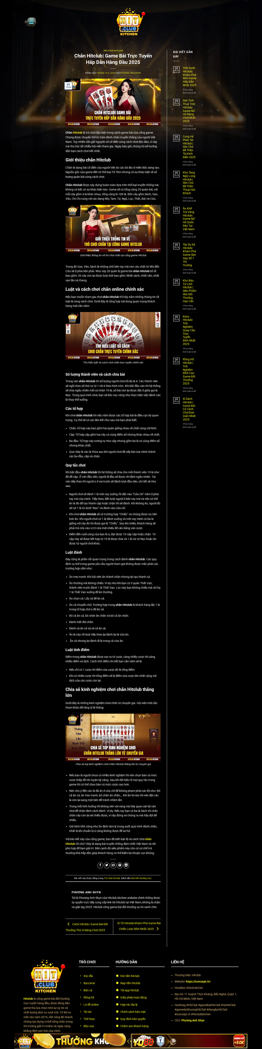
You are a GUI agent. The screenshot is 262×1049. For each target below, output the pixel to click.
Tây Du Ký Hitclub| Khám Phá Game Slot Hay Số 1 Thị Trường (189, 255)
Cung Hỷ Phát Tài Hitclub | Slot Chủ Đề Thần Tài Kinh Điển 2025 (189, 147)
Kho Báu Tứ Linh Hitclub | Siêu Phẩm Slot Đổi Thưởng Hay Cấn (189, 291)
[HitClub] (131, 22)
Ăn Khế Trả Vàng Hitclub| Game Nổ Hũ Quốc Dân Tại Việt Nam (189, 219)
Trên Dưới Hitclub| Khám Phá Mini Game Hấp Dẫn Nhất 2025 (189, 76)
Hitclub (77, 132)
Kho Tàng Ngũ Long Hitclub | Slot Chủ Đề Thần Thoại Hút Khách (189, 183)
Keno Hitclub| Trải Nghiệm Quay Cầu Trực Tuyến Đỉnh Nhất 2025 (189, 330)
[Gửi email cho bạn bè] (113, 865)
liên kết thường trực (141, 878)
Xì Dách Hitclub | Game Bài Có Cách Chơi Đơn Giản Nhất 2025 (189, 409)
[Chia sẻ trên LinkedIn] (126, 865)
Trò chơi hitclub (113, 51)
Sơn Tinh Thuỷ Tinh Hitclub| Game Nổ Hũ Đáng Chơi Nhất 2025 (189, 111)
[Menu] (30, 22)
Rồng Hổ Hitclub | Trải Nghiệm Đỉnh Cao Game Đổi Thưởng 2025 (189, 371)
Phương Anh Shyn (130, 73)
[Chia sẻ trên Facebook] (100, 865)
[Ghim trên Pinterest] (120, 865)
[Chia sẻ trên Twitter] (107, 865)
